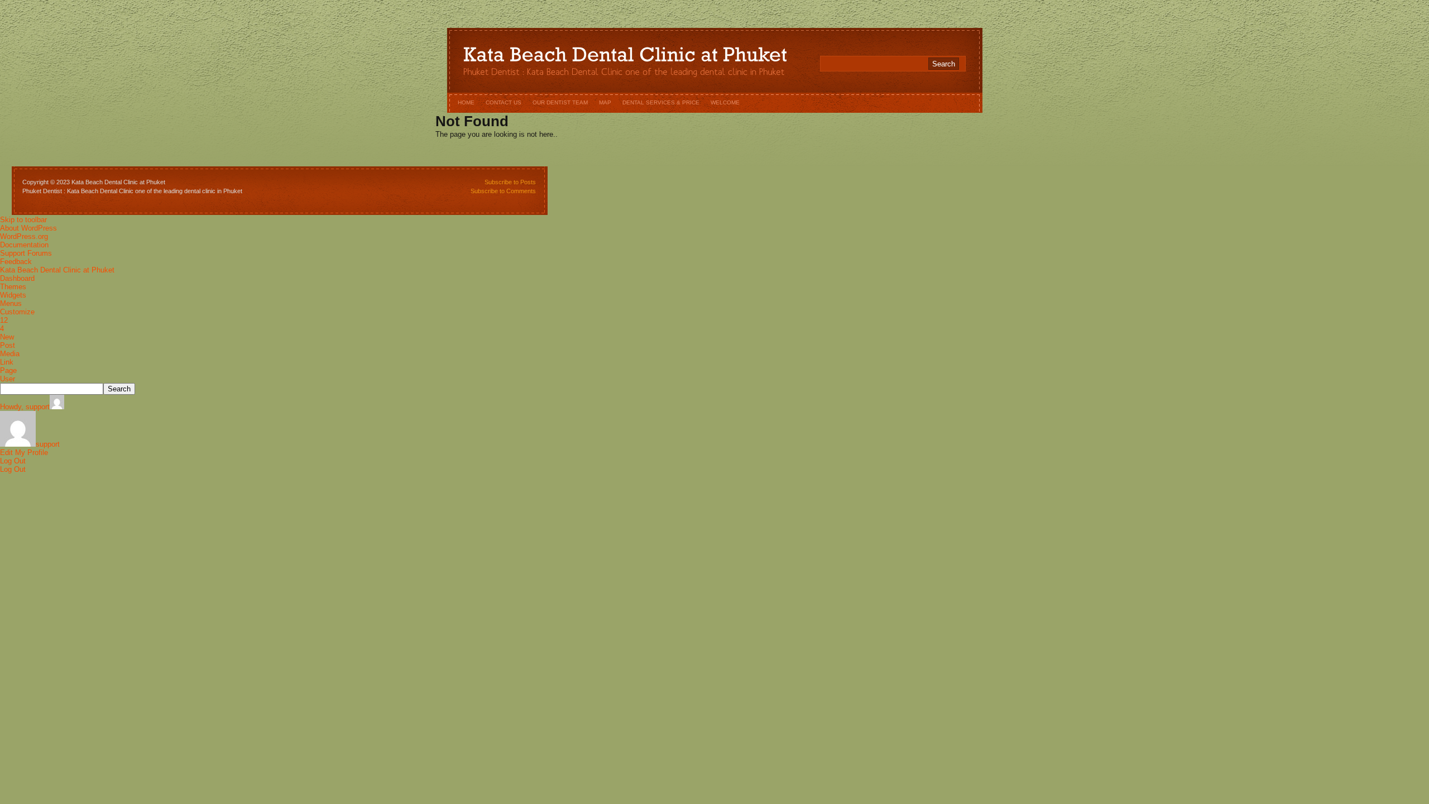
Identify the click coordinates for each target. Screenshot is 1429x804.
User (7, 379)
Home (466, 102)
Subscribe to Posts (510, 182)
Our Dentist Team (560, 102)
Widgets (13, 295)
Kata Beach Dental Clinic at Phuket (57, 270)
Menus (11, 303)
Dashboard (17, 278)
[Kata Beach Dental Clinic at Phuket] (625, 57)
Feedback (16, 261)
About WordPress (28, 228)
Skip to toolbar (23, 220)
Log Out (13, 461)
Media (10, 354)
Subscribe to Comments (503, 191)
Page (8, 370)
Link (6, 362)
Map (605, 102)
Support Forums (26, 253)
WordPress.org (24, 236)
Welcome (725, 102)
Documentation (24, 245)
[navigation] (714, 344)
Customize (17, 312)
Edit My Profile (24, 452)
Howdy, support (25, 407)
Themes (13, 287)
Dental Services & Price (660, 102)
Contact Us (503, 102)
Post (7, 345)
